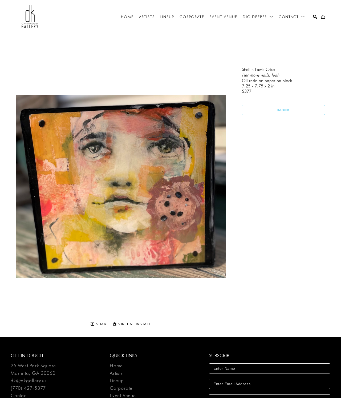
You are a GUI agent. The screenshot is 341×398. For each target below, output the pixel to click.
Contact (19, 395)
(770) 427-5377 (28, 388)
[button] (258, 17)
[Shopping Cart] (323, 17)
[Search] (315, 17)
